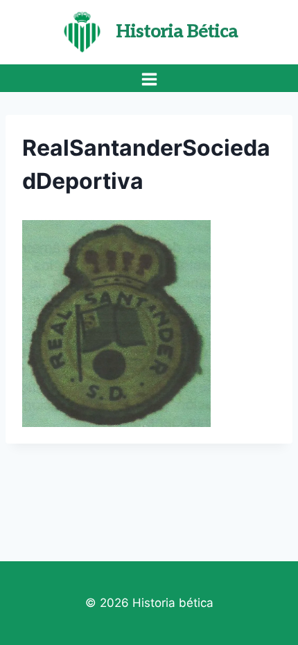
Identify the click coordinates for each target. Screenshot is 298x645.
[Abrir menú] (149, 78)
